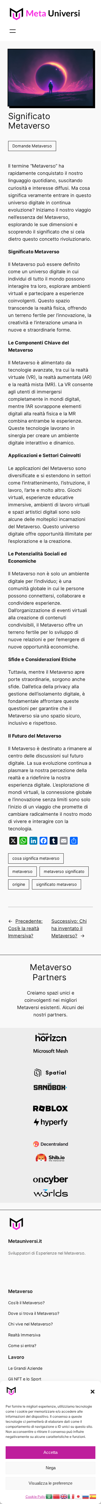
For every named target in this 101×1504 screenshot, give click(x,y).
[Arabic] (49, 1496)
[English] (64, 1496)
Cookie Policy (36, 1496)
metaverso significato (64, 871)
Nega (51, 1467)
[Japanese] (78, 1496)
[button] (92, 1391)
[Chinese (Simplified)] (56, 1496)
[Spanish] (93, 1496)
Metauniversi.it (25, 1241)
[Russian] (85, 1496)
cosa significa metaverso (35, 858)
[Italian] (71, 1496)
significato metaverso (56, 884)
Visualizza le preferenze (50, 1483)
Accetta (50, 1452)
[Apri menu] (12, 31)
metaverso (22, 871)
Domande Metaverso (32, 145)
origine (18, 884)
